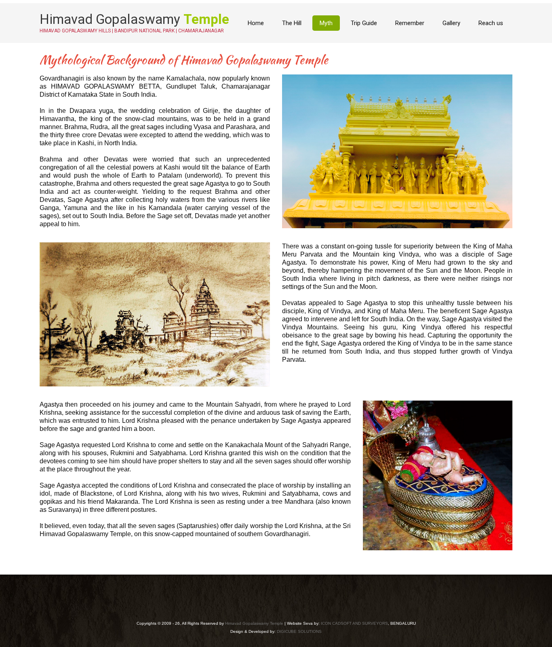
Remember (409, 23)
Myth (326, 23)
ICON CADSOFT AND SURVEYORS (354, 623)
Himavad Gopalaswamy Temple (254, 623)
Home (256, 23)
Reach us (490, 23)
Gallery (451, 23)
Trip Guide (364, 23)
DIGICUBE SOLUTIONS (299, 631)
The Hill (291, 23)
